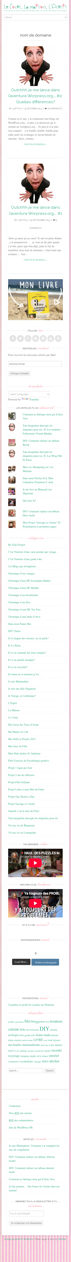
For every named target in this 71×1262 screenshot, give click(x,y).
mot (42, 1044)
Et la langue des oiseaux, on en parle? (28, 638)
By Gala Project (16, 544)
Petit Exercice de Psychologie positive (28, 760)
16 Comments (54, 108)
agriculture (19, 1022)
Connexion (14, 1106)
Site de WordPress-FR (21, 1127)
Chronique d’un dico (19, 602)
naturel (58, 1045)
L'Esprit (12, 703)
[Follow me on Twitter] (20, 338)
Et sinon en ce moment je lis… (24, 674)
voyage (37, 1061)
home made (43, 1035)
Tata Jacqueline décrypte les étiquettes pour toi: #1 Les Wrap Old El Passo (42, 456)
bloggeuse (38, 1021)
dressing (53, 1029)
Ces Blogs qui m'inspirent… (23, 566)
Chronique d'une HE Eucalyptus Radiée (29, 580)
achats (11, 1021)
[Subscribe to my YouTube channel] (50, 338)
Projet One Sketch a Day (21, 796)
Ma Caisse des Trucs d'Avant (23, 724)
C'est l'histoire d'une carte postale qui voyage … (33, 552)
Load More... (21, 961)
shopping (24, 1055)
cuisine (13, 1029)
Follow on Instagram (45, 962)
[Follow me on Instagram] (43, 338)
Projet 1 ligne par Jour (20, 768)
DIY (44, 1028)
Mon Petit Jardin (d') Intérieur (24, 753)
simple (33, 1055)
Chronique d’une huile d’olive (24, 616)
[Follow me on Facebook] (12, 338)
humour (54, 1035)
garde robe (30, 1035)
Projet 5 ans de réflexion (21, 775)
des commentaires (21, 1120)
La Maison (14, 710)
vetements (13, 1061)
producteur (39, 1050)
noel (10, 1050)
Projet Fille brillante (19, 782)
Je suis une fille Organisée (22, 688)
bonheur (56, 1021)
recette (56, 1050)
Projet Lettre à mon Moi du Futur (26, 789)
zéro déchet (50, 1061)
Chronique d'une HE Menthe (23, 588)
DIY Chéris (14, 631)
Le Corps (13, 717)
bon (47, 1021)
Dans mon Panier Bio (19, 624)
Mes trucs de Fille (17, 746)
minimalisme (31, 1044)
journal (17, 1040)
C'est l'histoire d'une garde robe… (26, 559)
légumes (56, 1040)
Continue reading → (35, 144)
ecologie (13, 1035)
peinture (31, 1050)
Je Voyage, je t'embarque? (22, 696)
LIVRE (38, 1040)
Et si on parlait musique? (21, 660)
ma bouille (14, 1044)
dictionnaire (32, 1029)
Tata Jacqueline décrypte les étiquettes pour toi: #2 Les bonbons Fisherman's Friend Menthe (41, 429)
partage (23, 1050)
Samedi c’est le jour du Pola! (23, 811)
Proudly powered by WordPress (18, 1238)
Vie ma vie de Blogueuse (21, 825)
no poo (16, 1050)
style (39, 1056)
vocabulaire (26, 1061)
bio (27, 1021)
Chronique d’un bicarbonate (23, 595)
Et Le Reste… (15, 645)
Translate (34, 399)
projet (48, 1050)
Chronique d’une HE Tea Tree (24, 609)
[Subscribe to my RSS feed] (58, 338)
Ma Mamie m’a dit (18, 732)
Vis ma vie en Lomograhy (22, 832)
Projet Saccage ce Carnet (21, 804)
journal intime (27, 1040)
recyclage (14, 1055)
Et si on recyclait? (17, 667)
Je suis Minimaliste (18, 681)
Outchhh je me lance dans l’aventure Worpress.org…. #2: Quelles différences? (35, 96)
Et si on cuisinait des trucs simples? (27, 652)
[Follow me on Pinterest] (35, 338)
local (46, 1040)
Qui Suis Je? (29, 500)
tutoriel (54, 1055)
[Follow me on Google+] (28, 338)
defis (23, 1029)
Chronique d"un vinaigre (21, 573)
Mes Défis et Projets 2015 (22, 739)
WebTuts (62, 1238)
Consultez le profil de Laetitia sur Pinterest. (31, 1004)
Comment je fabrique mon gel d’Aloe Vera (32, 1179)
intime (11, 1040)
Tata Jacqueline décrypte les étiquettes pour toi (33, 818)
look (50, 1040)
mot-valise (49, 1045)
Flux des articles (20, 1113)
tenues (45, 1055)
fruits (21, 1035)
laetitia (16, 108)
